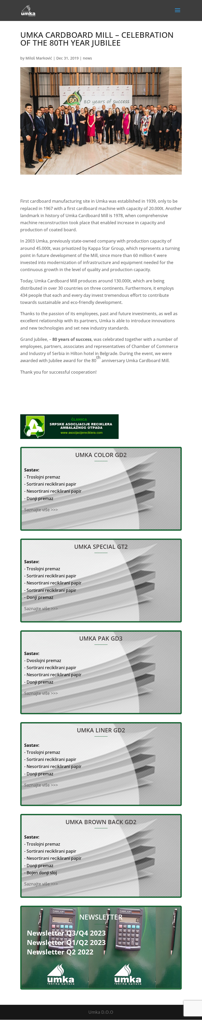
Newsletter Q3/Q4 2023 (66, 933)
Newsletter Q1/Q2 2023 (66, 942)
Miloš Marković (39, 58)
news (87, 58)
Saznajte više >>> (41, 510)
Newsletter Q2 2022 (60, 952)
